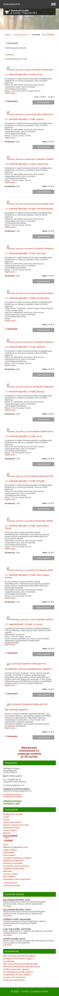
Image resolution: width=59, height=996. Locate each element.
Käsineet (7, 833)
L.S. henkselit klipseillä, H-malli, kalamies (25, 346)
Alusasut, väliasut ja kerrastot (16, 825)
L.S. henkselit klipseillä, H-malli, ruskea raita (26, 163)
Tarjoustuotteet (10, 882)
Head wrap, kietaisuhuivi (14, 980)
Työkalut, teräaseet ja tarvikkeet (17, 858)
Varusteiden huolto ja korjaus (16, 866)
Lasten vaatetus (10, 850)
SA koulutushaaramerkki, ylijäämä (18, 972)
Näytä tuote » (11, 93)
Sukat (5, 844)
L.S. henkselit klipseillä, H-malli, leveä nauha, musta (27, 527)
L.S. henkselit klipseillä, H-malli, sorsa (23, 436)
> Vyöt (6, 837)
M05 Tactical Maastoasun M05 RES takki (20, 964)
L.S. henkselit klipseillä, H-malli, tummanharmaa (29, 208)
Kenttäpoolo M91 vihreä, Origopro (18, 958)
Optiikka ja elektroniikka (13, 868)
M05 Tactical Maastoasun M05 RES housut (21, 966)
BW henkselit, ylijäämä (16, 709)
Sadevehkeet (8, 852)
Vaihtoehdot (12, 101)
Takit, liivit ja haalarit (12, 822)
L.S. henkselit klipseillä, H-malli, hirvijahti (25, 480)
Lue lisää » (7, 906)
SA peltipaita (8, 961)
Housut (6, 819)
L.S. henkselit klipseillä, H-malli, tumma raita (27, 297)
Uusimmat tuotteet (11, 885)
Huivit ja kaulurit (10, 830)
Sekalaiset (7, 871)
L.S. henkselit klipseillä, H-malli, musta (24, 74)
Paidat (6, 817)
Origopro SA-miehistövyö (14, 977)
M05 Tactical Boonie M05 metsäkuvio (19, 956)
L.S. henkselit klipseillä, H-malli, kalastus (25, 391)
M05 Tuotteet (9, 876)
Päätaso (8, 34)
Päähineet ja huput (11, 827)
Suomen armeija (10, 874)
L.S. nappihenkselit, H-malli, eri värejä (23, 624)
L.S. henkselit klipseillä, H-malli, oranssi (24, 119)
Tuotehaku (49, 34)
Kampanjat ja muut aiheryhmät (16, 879)
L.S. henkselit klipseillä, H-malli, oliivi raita (25, 253)
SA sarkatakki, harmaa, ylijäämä (17, 974)
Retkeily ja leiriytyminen (13, 860)
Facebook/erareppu (12, 794)
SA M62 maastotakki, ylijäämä (16, 969)
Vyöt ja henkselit (21, 34)
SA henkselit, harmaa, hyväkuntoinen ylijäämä (28, 668)
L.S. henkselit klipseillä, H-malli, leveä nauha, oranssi (27, 576)
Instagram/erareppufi (12, 796)
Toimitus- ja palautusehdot (34, 991)
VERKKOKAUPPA (12, 4)
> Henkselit (8, 840)
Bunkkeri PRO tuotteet (13, 814)
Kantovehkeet (9, 855)
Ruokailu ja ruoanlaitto (13, 863)
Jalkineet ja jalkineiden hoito (15, 847)
